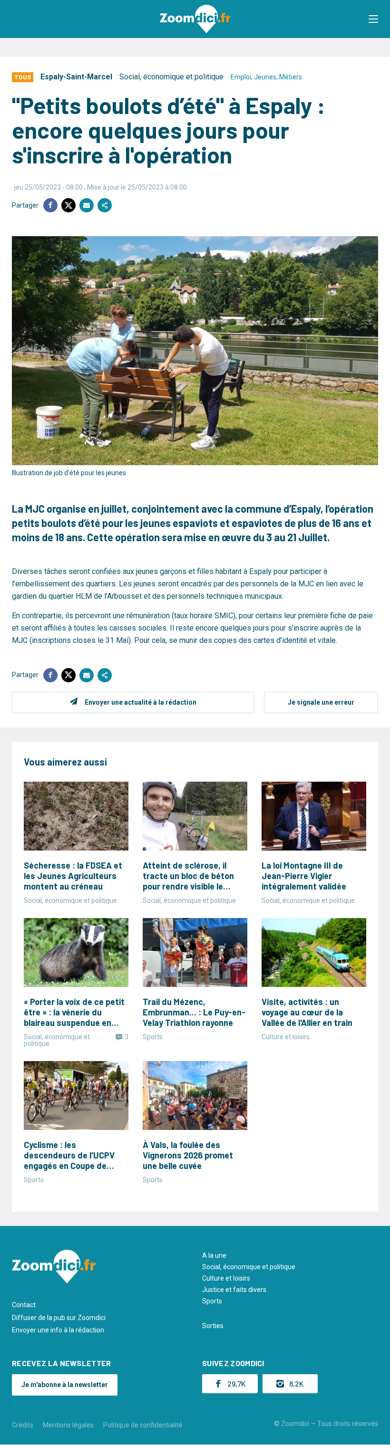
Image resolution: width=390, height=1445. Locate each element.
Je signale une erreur (321, 702)
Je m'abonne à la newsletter (64, 1384)
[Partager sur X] (68, 205)
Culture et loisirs (226, 1278)
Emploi (241, 77)
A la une (214, 1255)
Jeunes (265, 77)
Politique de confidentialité (143, 1425)
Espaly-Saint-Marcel (76, 76)
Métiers (290, 77)
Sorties (213, 1326)
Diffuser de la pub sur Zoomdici (59, 1317)
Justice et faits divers (234, 1289)
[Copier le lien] (105, 205)
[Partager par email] (86, 205)
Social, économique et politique (171, 76)
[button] (373, 19)
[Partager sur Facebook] (50, 205)
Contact (24, 1305)
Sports (212, 1301)
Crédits (22, 1425)
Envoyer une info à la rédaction (58, 1330)
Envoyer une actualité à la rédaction (140, 702)
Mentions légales (68, 1425)
